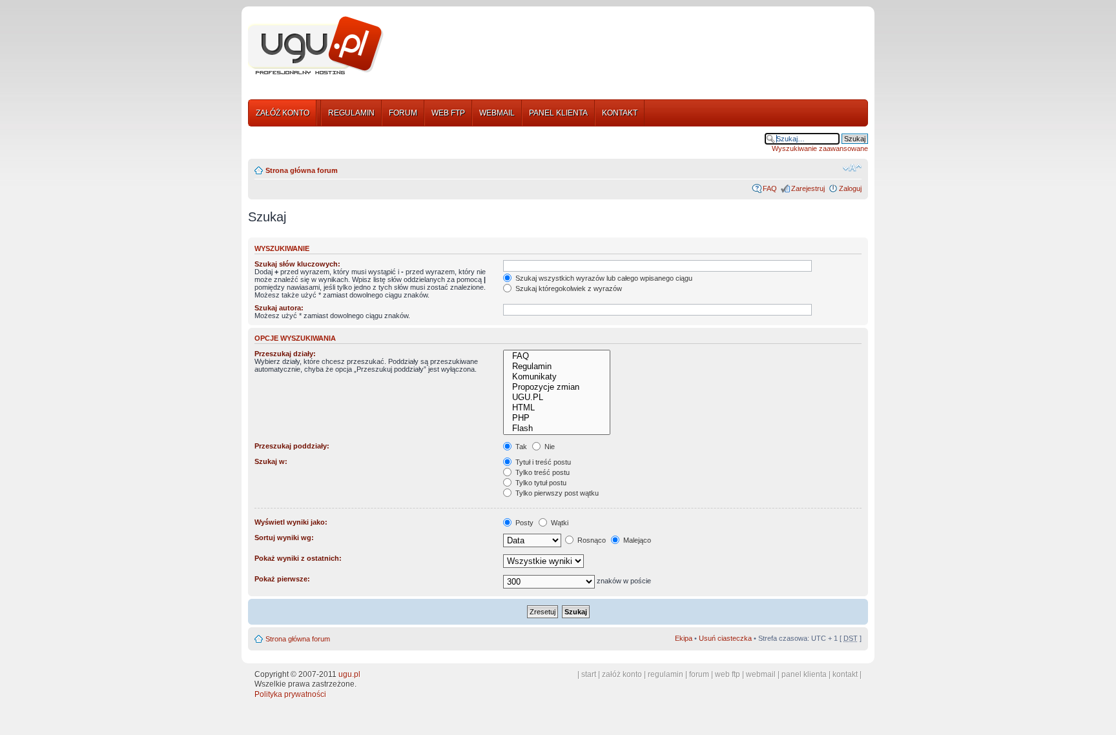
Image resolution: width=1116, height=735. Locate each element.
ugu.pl (349, 674)
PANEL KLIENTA (558, 112)
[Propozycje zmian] (556, 387)
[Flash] (556, 428)
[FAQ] (556, 356)
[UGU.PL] (556, 397)
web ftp (727, 674)
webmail (761, 674)
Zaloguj (850, 188)
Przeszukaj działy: (285, 353)
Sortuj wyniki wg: (284, 537)
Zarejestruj (808, 188)
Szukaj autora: (279, 308)
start (588, 674)
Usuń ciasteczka (725, 638)
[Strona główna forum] (316, 46)
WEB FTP (448, 112)
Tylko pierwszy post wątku (556, 493)
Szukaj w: (270, 461)
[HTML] (556, 408)
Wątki (558, 523)
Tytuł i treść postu (542, 462)
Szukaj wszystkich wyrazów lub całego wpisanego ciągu (602, 278)
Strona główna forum (301, 170)
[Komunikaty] (556, 377)
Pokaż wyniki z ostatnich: (298, 558)
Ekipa (683, 638)
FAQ (770, 188)
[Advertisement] (631, 47)
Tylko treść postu (541, 472)
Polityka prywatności (290, 694)
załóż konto (622, 674)
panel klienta (804, 674)
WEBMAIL (497, 112)
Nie (548, 446)
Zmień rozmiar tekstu (852, 168)
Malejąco (636, 540)
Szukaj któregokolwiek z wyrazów (567, 288)
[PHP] (556, 418)
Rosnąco (590, 540)
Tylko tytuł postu (539, 483)
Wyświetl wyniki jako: (290, 522)
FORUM (403, 112)
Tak (520, 446)
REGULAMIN (351, 112)
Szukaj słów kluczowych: (297, 264)
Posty (523, 523)
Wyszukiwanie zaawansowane (820, 148)
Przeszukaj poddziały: (291, 446)
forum (699, 674)
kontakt (845, 674)
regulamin (665, 674)
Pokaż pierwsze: (282, 579)
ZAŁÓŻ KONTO (282, 112)
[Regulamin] (556, 366)
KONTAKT (619, 112)
